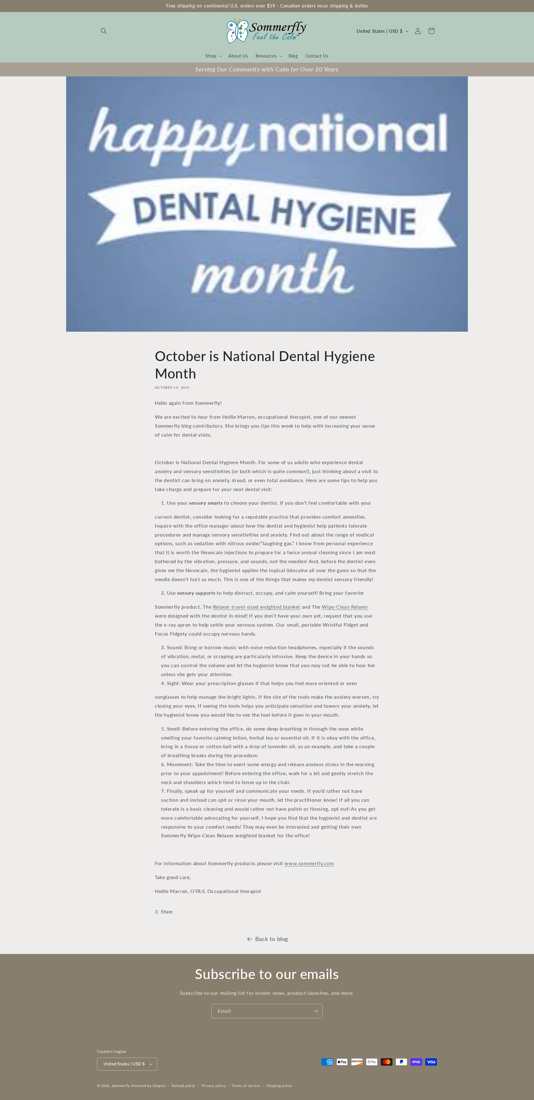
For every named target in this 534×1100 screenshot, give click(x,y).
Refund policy (183, 1086)
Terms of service (246, 1086)
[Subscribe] (315, 1011)
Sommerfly (121, 1086)
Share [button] (167, 911)
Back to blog (271, 938)
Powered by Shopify (148, 1086)
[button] (104, 31)
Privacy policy (213, 1086)
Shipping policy (279, 1086)
